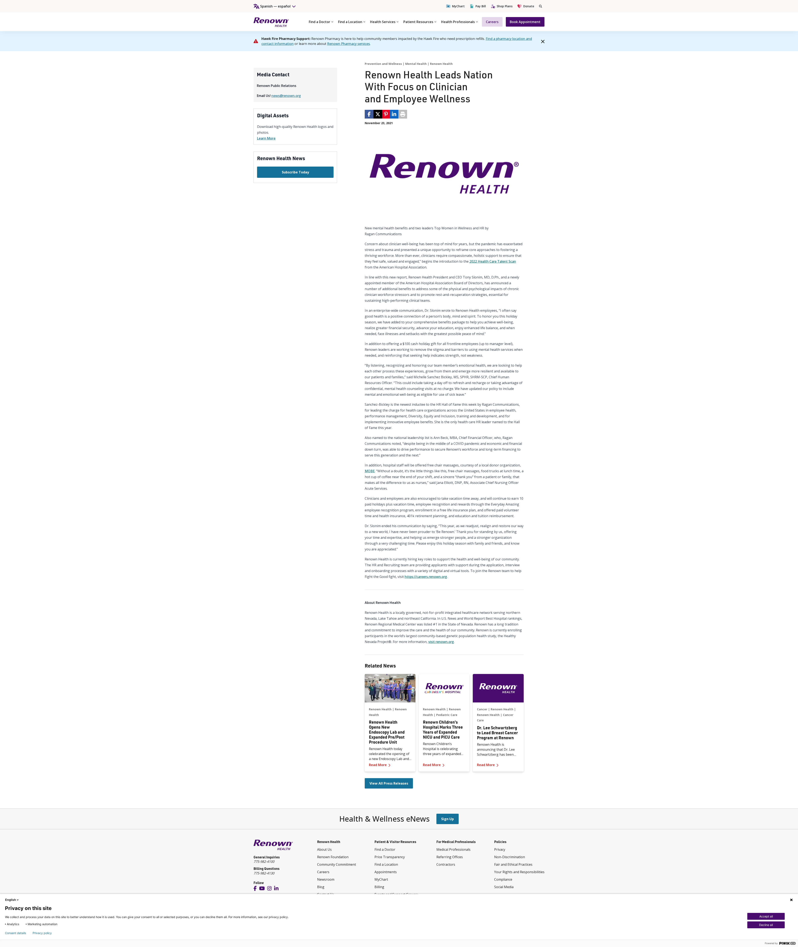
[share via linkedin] (394, 114)
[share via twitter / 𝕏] (377, 114)
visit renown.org (441, 641)
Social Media (504, 887)
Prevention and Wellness (383, 64)
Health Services (382, 22)
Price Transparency (389, 857)
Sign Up (447, 819)
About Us (324, 849)
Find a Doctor (319, 22)
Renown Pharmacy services (348, 43)
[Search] (540, 6)
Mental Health (416, 64)
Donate (528, 6)
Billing (379, 887)
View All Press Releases (388, 783)
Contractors (445, 864)
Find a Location (350, 22)
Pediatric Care (446, 715)
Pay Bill (480, 6)
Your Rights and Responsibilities (519, 872)
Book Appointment (525, 22)
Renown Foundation (333, 857)
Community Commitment (336, 864)
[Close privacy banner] (791, 899)
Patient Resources (418, 22)
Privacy (499, 849)
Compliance (503, 879)
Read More (390, 764)
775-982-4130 (264, 873)
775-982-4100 (264, 861)
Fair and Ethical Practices (513, 864)
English (10, 899)
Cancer (482, 709)
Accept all (766, 916)
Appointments (385, 872)
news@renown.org (286, 95)
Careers (492, 22)
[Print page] (402, 114)
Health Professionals (458, 22)
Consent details (15, 933)
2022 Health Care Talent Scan (492, 261)
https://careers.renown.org (426, 576)
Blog (320, 887)
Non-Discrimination (509, 857)
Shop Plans (504, 6)
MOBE (370, 471)
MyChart (458, 6)
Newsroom (325, 879)
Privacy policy (42, 933)
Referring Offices (449, 857)
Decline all (766, 925)
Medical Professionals (453, 849)
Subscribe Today (295, 172)
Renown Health (441, 64)
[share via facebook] (369, 114)
